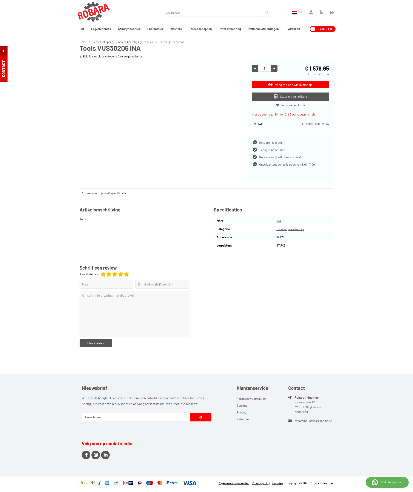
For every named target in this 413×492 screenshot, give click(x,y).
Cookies (277, 483)
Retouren (243, 419)
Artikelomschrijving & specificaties (105, 193)
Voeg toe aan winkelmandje (294, 84)
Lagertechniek (101, 29)
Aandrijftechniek (129, 29)
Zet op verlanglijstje (293, 105)
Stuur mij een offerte (293, 96)
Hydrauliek (293, 29)
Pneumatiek (155, 29)
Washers (176, 29)
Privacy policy (261, 483)
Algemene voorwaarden (252, 398)
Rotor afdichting (230, 29)
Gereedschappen (200, 29)
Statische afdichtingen (263, 29)
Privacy (241, 412)
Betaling (242, 405)
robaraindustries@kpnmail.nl (314, 421)
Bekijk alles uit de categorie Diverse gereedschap (113, 56)
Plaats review (96, 343)
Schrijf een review (317, 123)
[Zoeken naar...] (266, 12)
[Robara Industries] (93, 12)
